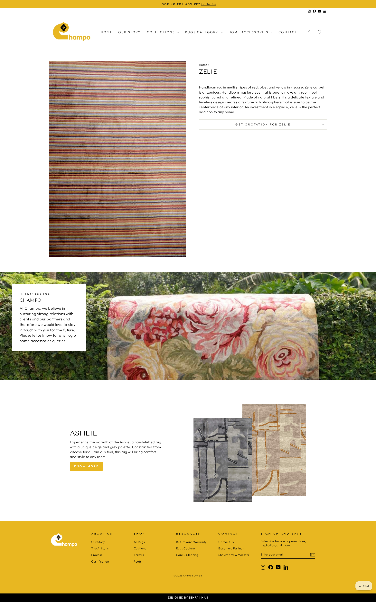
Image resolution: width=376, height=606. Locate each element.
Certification (100, 561)
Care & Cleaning (187, 555)
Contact (287, 32)
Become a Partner (231, 548)
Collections (161, 32)
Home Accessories (249, 32)
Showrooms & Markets (233, 555)
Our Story (129, 32)
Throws (139, 555)
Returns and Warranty (191, 542)
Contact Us (226, 542)
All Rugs (139, 542)
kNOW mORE (86, 466)
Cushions (140, 548)
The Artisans (99, 548)
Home (106, 32)
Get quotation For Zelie (262, 124)
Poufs (138, 561)
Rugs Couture (185, 548)
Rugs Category (202, 32)
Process (96, 555)
